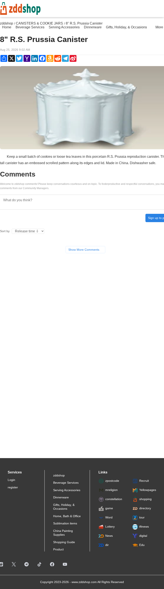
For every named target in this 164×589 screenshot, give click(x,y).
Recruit (144, 480)
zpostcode (112, 480)
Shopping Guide (64, 542)
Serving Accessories (66, 490)
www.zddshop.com (84, 582)
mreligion (111, 490)
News (109, 535)
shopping (145, 499)
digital (143, 535)
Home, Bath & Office (67, 516)
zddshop (59, 475)
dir (107, 545)
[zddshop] (20, 8)
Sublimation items (65, 523)
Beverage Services (66, 482)
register (13, 487)
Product (58, 549)
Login (11, 480)
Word (109, 517)
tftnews (144, 526)
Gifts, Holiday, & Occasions (64, 506)
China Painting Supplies (63, 532)
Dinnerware (61, 497)
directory (145, 508)
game (109, 508)
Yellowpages (147, 490)
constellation (113, 499)
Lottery (110, 526)
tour (142, 517)
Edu (142, 545)
